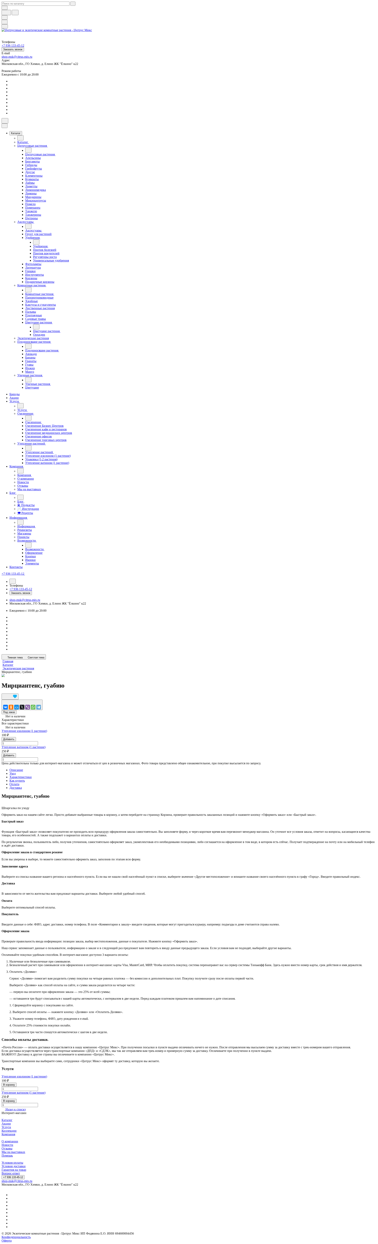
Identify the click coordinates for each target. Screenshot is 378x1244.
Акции (6, 1123)
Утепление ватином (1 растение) (23, 747)
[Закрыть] (4, 125)
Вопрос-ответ (11, 1173)
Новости (7, 1145)
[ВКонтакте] (5, 707)
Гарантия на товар (14, 1169)
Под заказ (9, 712)
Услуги (6, 1127)
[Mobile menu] (5, 26)
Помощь (7, 1155)
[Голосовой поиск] (6, 12)
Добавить (8, 739)
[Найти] (15, 12)
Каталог (7, 1120)
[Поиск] (5, 120)
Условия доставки (14, 1166)
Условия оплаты (12, 1162)
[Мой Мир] (16, 707)
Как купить (17, 780)
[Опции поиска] (4, 8)
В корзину (9, 1084)
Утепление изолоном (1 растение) (24, 731)
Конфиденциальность (16, 1237)
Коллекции (9, 1130)
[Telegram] (38, 707)
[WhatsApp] (33, 707)
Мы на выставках (13, 1152)
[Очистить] (72, 4)
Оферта (7, 1240)
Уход (12, 773)
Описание (16, 770)
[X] (22, 707)
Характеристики (20, 777)
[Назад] (20, 137)
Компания (8, 1134)
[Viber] (27, 707)
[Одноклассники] (11, 707)
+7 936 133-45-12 (13, 1177)
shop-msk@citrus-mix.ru (17, 56)
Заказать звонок (12, 49)
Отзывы (7, 1148)
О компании (10, 1141)
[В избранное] (10, 696)
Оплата (14, 784)
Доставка (15, 787)
